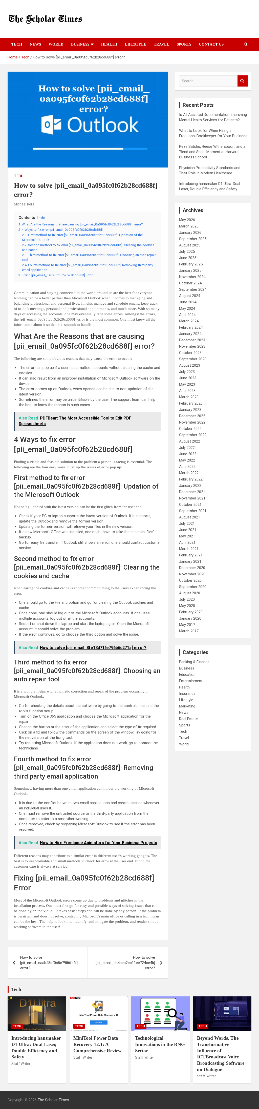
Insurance (187, 693)
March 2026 (189, 226)
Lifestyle (135, 44)
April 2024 (187, 314)
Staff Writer (20, 1064)
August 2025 (189, 245)
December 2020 (192, 568)
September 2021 (192, 511)
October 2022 (190, 428)
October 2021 (190, 504)
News (35, 44)
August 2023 (189, 365)
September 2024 (192, 289)
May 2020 (187, 605)
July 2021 (187, 523)
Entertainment (190, 681)
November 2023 (192, 346)
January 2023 (190, 409)
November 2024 (192, 277)
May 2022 (187, 460)
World (56, 44)
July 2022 (187, 447)
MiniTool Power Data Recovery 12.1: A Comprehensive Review (97, 1044)
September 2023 (192, 359)
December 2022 (192, 416)
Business (80, 44)
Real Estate (188, 719)
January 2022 (190, 485)
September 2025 (192, 239)
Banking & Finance (194, 662)
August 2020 (189, 593)
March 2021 (189, 549)
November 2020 (192, 574)
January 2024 (190, 333)
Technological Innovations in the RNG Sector (160, 1044)
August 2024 (189, 296)
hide (42, 218)
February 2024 (191, 327)
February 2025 (191, 264)
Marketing (187, 706)
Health (109, 44)
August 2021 (189, 517)
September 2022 (192, 435)
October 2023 (190, 352)
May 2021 (187, 536)
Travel (161, 44)
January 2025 (190, 270)
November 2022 (192, 422)
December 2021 (192, 492)
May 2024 (187, 308)
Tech (16, 44)
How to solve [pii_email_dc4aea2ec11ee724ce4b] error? (125, 962)
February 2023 (191, 403)
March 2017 (189, 631)
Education (187, 674)
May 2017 (187, 624)
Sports (184, 44)
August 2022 (189, 441)
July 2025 (187, 251)
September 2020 (192, 586)
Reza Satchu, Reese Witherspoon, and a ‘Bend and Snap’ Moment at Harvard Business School (212, 151)
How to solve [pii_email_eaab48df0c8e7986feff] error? (49, 962)
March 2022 (189, 473)
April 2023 (187, 390)
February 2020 (191, 612)
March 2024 (189, 321)
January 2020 (190, 618)
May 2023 (187, 384)
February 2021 (191, 555)
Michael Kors (24, 204)
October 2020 (190, 580)
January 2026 (190, 232)
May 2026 (187, 220)
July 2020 (187, 599)
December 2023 (192, 340)
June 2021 (187, 530)
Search (243, 81)
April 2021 (187, 542)
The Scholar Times (53, 1100)
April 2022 (187, 466)
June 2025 (187, 258)
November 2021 (192, 498)
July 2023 (187, 371)
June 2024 (187, 302)
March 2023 (189, 397)
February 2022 (191, 479)
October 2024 (190, 283)
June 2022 (187, 454)
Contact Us (211, 44)
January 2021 (190, 561)
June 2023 (187, 378)
